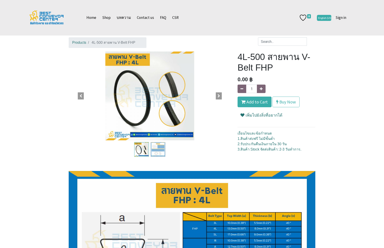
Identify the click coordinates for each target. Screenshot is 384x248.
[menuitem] (91, 18)
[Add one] (261, 89)
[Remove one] (242, 89)
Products (79, 42)
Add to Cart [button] (257, 102)
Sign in (341, 17)
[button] (81, 96)
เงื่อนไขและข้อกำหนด (255, 133)
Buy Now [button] (287, 102)
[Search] (311, 41)
